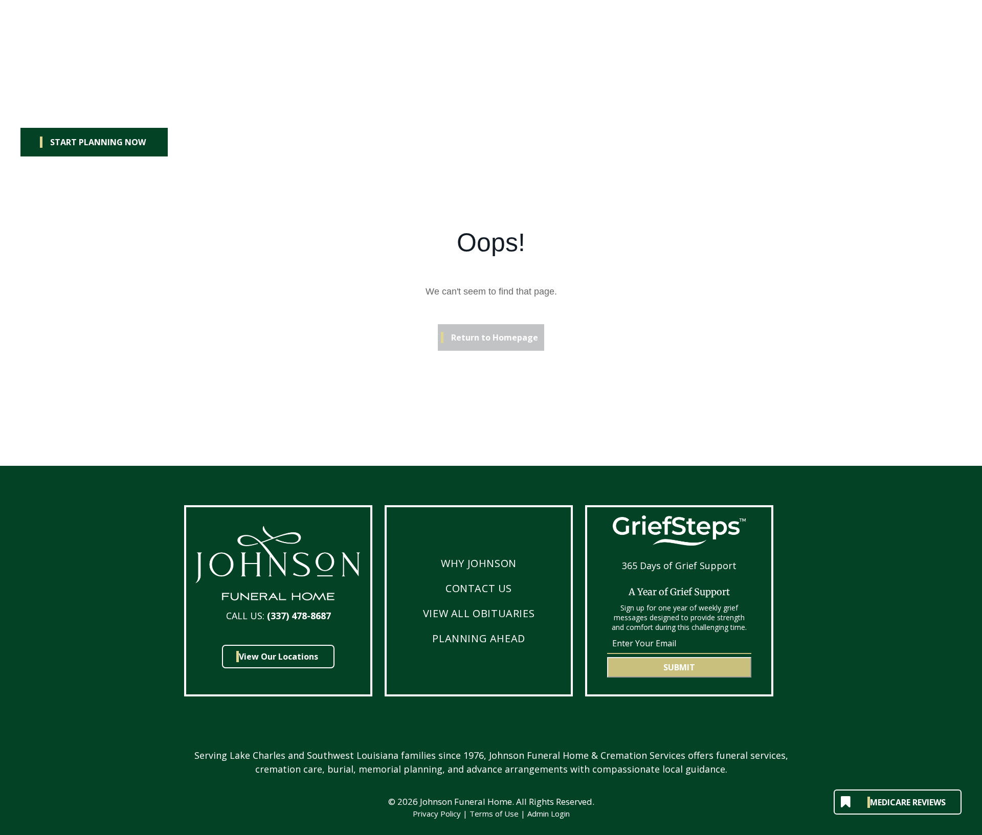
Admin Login (548, 813)
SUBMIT (679, 667)
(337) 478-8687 (299, 616)
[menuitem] (479, 563)
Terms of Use (494, 813)
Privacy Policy (437, 813)
